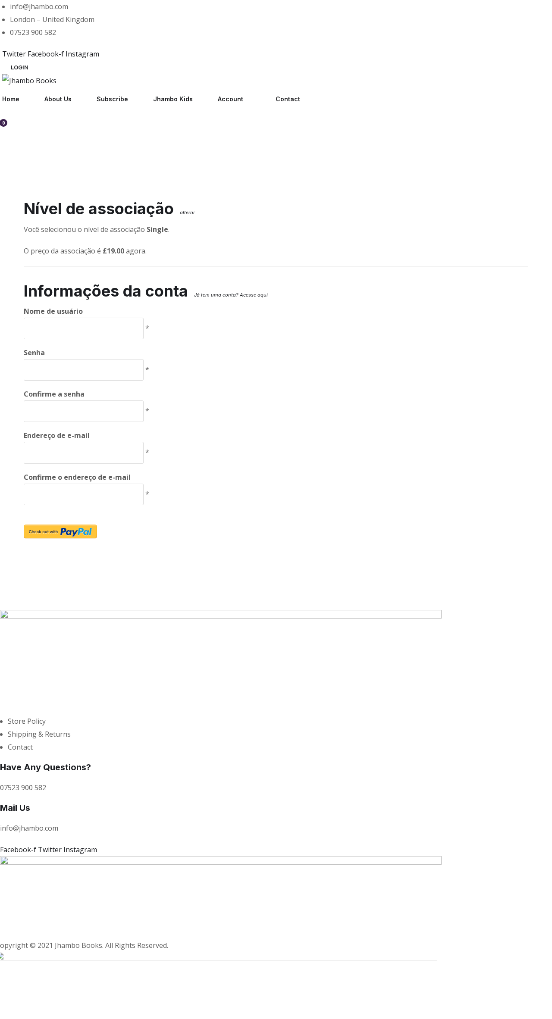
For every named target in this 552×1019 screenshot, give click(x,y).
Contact (288, 99)
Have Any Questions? (45, 767)
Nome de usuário (53, 311)
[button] (19, 67)
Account (230, 99)
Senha (34, 352)
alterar (187, 212)
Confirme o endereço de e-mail (77, 477)
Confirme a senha (54, 394)
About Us (58, 99)
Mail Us (15, 808)
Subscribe (112, 99)
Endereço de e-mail (57, 435)
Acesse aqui (254, 295)
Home (10, 99)
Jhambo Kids (173, 99)
